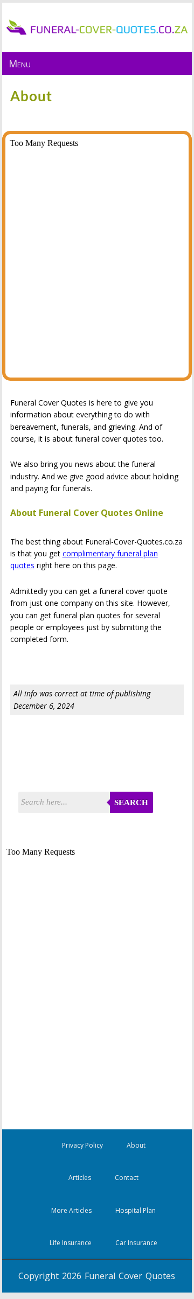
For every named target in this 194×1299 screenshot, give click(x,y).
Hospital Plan (135, 1210)
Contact (126, 1177)
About (136, 1145)
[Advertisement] (98, 756)
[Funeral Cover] (96, 32)
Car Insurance (136, 1242)
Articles (79, 1177)
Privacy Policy (82, 1145)
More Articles (71, 1210)
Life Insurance (71, 1242)
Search (131, 802)
